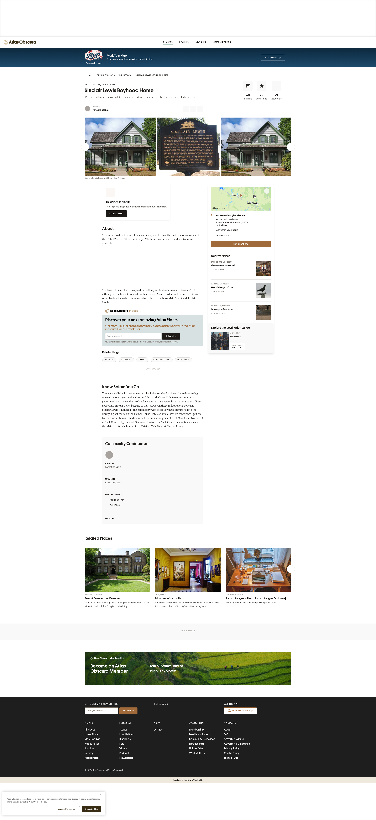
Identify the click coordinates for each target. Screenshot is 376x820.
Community (197, 723)
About (227, 729)
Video (123, 748)
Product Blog (196, 744)
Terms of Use (172, 342)
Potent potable (101, 110)
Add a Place (92, 758)
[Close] (100, 795)
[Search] (370, 42)
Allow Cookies (91, 809)
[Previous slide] (85, 147)
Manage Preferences (67, 809)
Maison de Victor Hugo (170, 598)
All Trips (158, 729)
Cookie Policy (231, 753)
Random (90, 748)
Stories (123, 729)
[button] (248, 86)
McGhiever (119, 178)
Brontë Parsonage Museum (102, 598)
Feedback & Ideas (199, 734)
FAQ (226, 734)
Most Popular (92, 739)
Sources (109, 519)
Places (89, 723)
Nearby (89, 753)
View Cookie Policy (38, 802)
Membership (196, 729)
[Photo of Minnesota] (220, 341)
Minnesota (235, 336)
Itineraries (125, 739)
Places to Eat (92, 744)
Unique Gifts (196, 748)
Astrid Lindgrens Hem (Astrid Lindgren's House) (256, 598)
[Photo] (263, 268)
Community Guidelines (202, 739)
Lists (121, 744)
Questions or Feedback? (188, 780)
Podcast (124, 753)
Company (230, 723)
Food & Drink (126, 734)
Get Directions (240, 244)
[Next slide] (291, 147)
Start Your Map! (273, 57)
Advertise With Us (234, 739)
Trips (157, 723)
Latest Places (92, 734)
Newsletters (126, 758)
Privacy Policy (159, 342)
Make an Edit (116, 213)
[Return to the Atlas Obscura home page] (20, 42)
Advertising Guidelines (237, 744)
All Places (90, 729)
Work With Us (197, 753)
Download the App (242, 711)
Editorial (125, 723)
